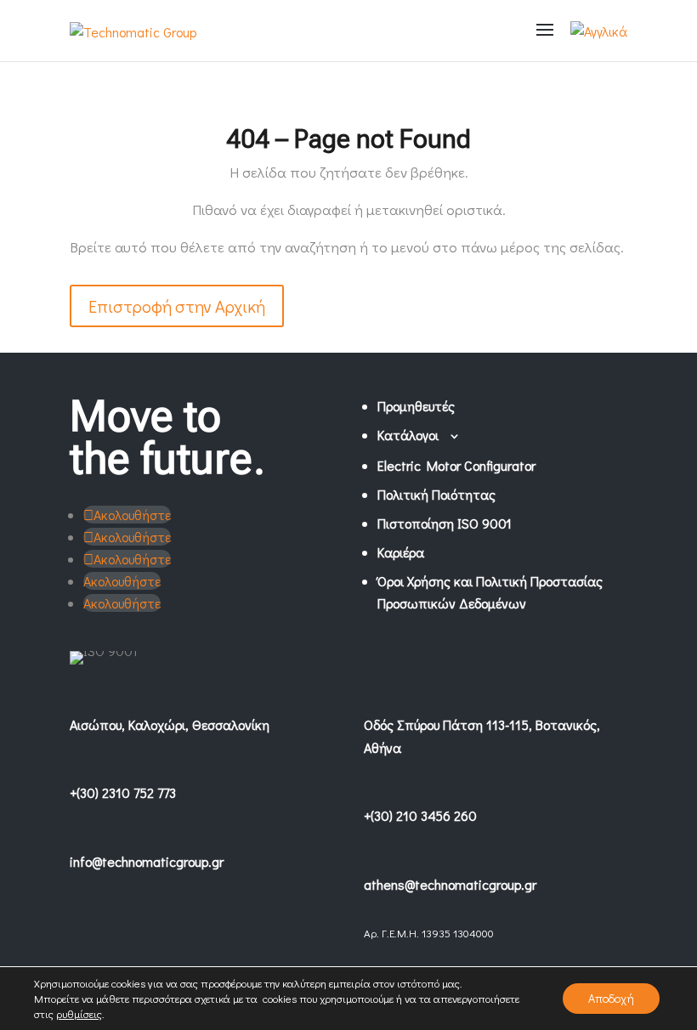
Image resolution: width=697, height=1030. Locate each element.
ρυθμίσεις (79, 1013)
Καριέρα (400, 552)
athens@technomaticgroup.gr (450, 884)
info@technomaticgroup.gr (147, 861)
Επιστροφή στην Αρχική (176, 306)
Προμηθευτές (416, 406)
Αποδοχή (611, 998)
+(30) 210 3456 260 (420, 815)
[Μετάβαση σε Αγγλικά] (598, 31)
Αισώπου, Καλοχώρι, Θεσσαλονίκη (169, 724)
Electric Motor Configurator (456, 465)
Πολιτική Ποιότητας (436, 494)
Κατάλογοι (408, 435)
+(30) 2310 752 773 (123, 792)
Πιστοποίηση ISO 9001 (444, 523)
